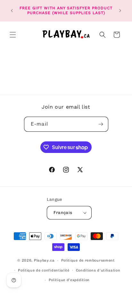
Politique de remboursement (88, 260)
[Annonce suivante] (120, 11)
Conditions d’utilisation (98, 270)
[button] (13, 35)
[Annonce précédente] (12, 11)
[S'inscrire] (101, 124)
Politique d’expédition (69, 280)
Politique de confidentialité (44, 270)
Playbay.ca (44, 260)
